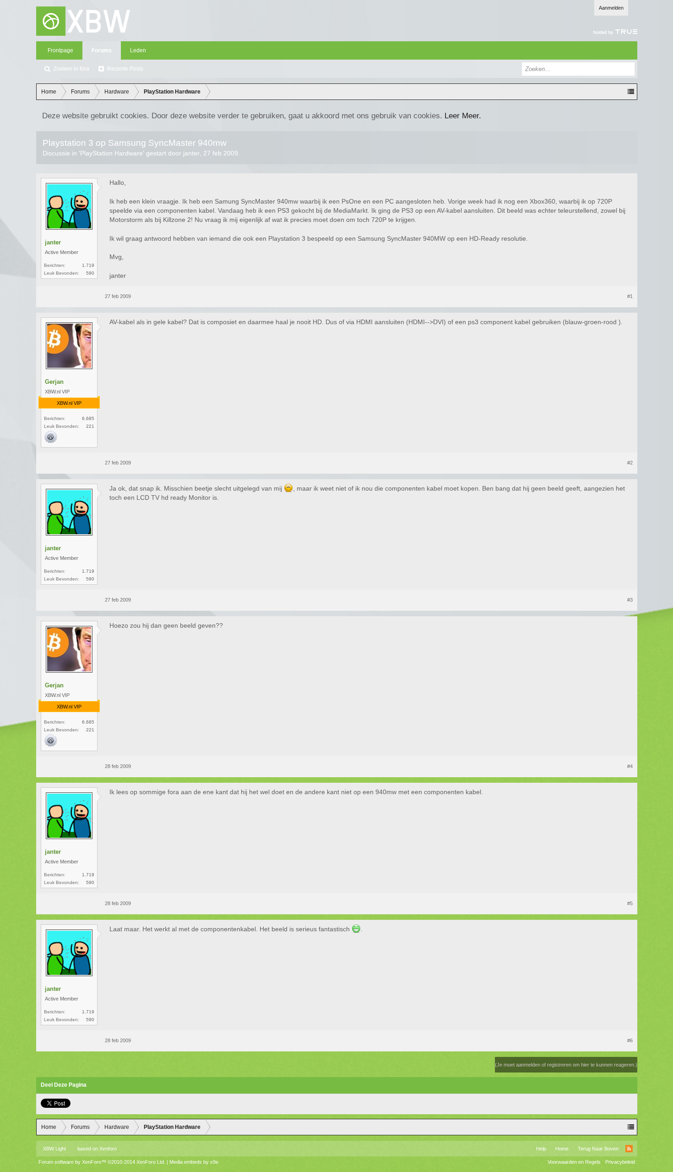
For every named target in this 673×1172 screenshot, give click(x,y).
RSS (629, 1148)
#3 (630, 600)
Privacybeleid (620, 1162)
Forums (102, 50)
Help (541, 1148)
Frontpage (60, 50)
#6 (630, 1040)
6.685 (88, 418)
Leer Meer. (463, 115)
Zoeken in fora (71, 69)
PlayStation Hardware (111, 153)
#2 (630, 462)
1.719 (88, 265)
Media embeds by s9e (193, 1162)
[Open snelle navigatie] (631, 91)
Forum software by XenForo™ (101, 1162)
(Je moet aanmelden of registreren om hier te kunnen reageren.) (566, 1064)
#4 (630, 766)
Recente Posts (125, 69)
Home (562, 1148)
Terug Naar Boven (598, 1148)
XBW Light (54, 1148)
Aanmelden (611, 8)
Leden (138, 50)
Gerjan (54, 381)
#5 (630, 903)
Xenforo (108, 1148)
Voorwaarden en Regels (574, 1162)
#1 (630, 296)
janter (191, 153)
